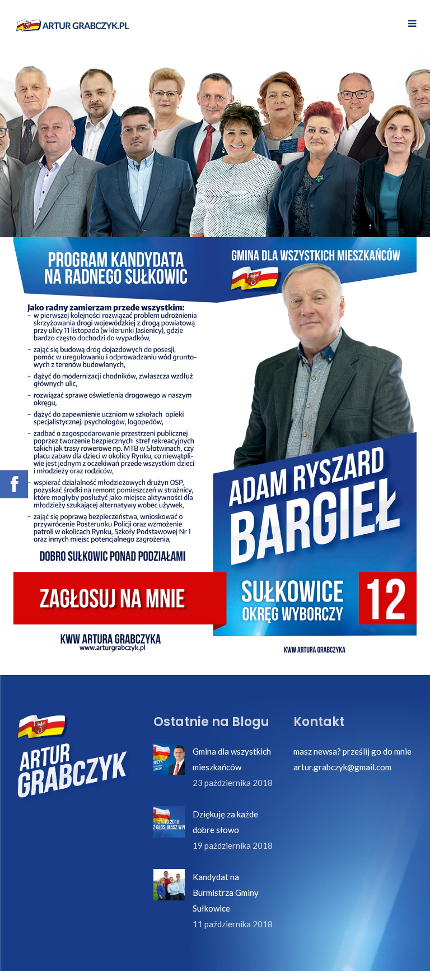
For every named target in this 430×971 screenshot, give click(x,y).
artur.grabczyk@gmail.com (342, 767)
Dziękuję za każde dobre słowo (225, 822)
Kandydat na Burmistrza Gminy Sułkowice (226, 892)
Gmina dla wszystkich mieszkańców (232, 759)
